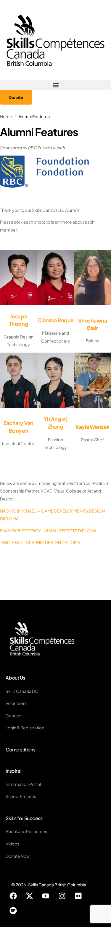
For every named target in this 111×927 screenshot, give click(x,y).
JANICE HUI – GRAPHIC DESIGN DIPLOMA (40, 542)
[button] (55, 85)
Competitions (20, 749)
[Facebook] (13, 896)
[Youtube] (45, 896)
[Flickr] (78, 896)
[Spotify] (13, 910)
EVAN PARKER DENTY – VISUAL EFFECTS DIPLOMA (48, 530)
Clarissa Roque (55, 320)
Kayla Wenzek (92, 426)
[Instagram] (61, 896)
